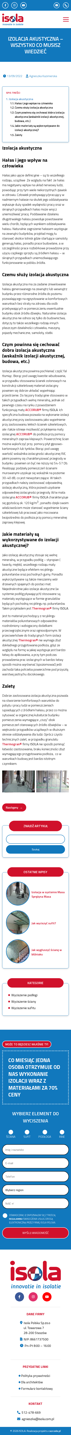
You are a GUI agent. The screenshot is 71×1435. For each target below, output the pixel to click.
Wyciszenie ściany (23, 1001)
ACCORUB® (33, 409)
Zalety (18, 135)
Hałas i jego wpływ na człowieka (34, 103)
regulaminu (16, 1219)
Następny (14, 807)
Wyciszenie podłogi (24, 995)
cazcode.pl (54, 1431)
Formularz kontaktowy (37, 1388)
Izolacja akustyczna (21, 99)
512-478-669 (31, 1412)
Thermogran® (42, 608)
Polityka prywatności (35, 1375)
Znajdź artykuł (35, 825)
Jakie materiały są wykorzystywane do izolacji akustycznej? (37, 128)
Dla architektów (32, 1382)
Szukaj (35, 849)
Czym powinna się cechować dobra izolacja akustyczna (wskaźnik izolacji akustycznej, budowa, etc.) (39, 117)
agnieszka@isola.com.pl (38, 1418)
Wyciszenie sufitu (23, 1007)
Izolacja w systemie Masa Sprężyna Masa (48, 894)
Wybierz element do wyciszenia (35, 1117)
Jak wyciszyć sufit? (43, 923)
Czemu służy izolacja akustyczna (34, 108)
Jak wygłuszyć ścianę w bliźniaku (46, 952)
